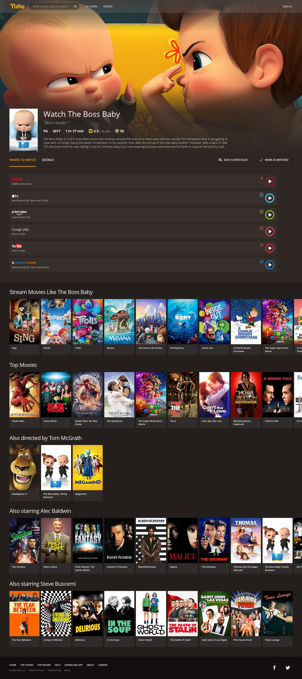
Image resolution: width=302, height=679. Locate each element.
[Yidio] (17, 7)
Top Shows (26, 664)
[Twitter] (288, 668)
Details (48, 160)
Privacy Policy (36, 670)
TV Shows (91, 6)
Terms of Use (54, 670)
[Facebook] (274, 668)
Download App (74, 664)
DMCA (67, 670)
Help (58, 664)
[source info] (261, 178)
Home (12, 664)
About (90, 664)
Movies (107, 6)
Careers (103, 664)
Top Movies (44, 664)
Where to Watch (22, 160)
